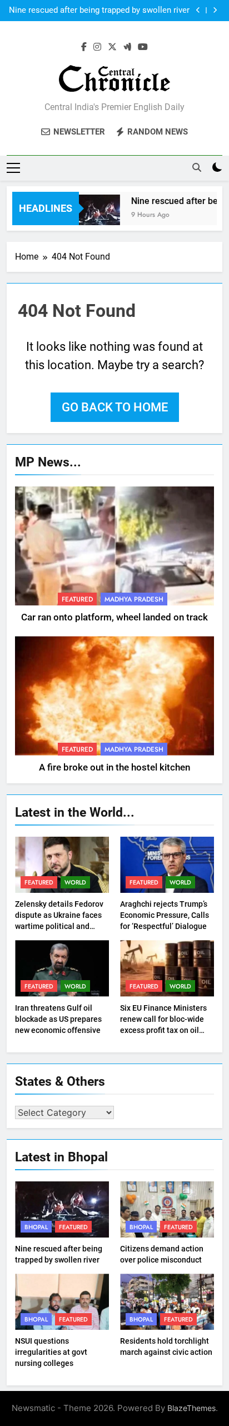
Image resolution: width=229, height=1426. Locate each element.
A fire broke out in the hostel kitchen (114, 767)
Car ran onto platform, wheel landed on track (114, 617)
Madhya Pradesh (133, 599)
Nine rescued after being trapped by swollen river (99, 10)
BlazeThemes (191, 1408)
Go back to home (115, 407)
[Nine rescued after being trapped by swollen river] (93, 215)
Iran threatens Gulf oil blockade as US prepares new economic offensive (58, 1019)
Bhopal (36, 1227)
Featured (77, 599)
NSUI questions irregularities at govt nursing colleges (51, 1352)
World (75, 882)
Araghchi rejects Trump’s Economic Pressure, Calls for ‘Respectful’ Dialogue (164, 915)
